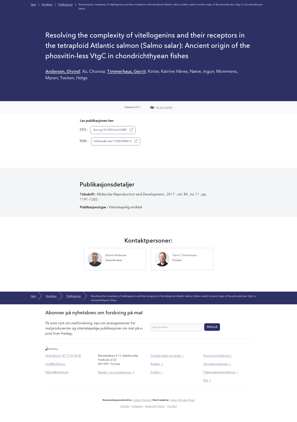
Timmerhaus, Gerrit (126, 72)
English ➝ (156, 372)
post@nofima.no (55, 364)
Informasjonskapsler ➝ (217, 364)
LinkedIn (124, 406)
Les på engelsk (164, 107)
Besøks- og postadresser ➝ (116, 372)
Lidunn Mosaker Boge (182, 400)
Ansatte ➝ (157, 364)
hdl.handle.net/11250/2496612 (113, 141)
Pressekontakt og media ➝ (167, 356)
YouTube (172, 406)
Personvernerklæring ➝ (217, 356)
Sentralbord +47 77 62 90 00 (63, 356)
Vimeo (161, 406)
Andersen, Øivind (62, 72)
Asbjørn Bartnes (142, 400)
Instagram (137, 406)
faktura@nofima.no (56, 372)
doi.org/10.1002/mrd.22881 (110, 130)
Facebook (150, 406)
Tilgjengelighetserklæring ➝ (220, 372)
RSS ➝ (207, 380)
